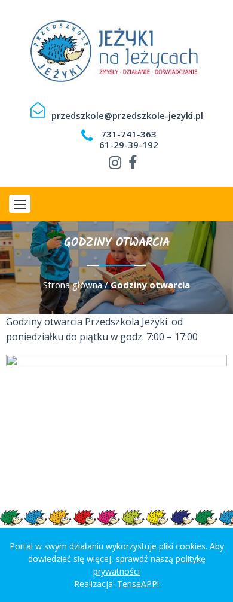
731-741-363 (129, 134)
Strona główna (72, 285)
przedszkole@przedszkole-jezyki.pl (127, 115)
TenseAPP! (138, 583)
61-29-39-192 (128, 144)
